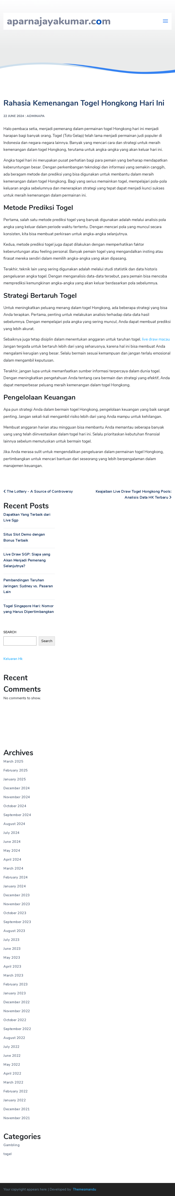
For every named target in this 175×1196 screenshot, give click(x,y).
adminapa (36, 116)
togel (7, 1154)
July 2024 (11, 832)
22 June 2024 (13, 116)
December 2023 (16, 895)
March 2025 (13, 761)
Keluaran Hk (13, 659)
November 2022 (16, 1011)
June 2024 (12, 841)
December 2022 (16, 1002)
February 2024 (15, 877)
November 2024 (16, 797)
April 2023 (12, 966)
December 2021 (16, 1109)
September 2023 (17, 922)
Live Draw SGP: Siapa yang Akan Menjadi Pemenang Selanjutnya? (26, 560)
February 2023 (15, 984)
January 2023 (14, 993)
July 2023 (11, 939)
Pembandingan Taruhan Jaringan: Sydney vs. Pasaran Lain (28, 586)
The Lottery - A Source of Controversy (39, 491)
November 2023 (16, 904)
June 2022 (12, 1055)
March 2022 (13, 1082)
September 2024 (17, 815)
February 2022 (15, 1091)
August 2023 (14, 931)
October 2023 (14, 913)
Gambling (11, 1145)
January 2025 (14, 779)
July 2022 (11, 1046)
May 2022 (11, 1064)
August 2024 (14, 824)
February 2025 (15, 770)
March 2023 (13, 975)
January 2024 (14, 886)
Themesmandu (84, 1189)
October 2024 (14, 806)
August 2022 (14, 1038)
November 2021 (16, 1118)
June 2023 (12, 948)
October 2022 (14, 1020)
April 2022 (12, 1073)
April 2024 (12, 859)
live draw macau (156, 339)
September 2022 (17, 1029)
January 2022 (14, 1100)
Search (9, 632)
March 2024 (13, 868)
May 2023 (11, 957)
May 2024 (11, 850)
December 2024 (16, 788)
